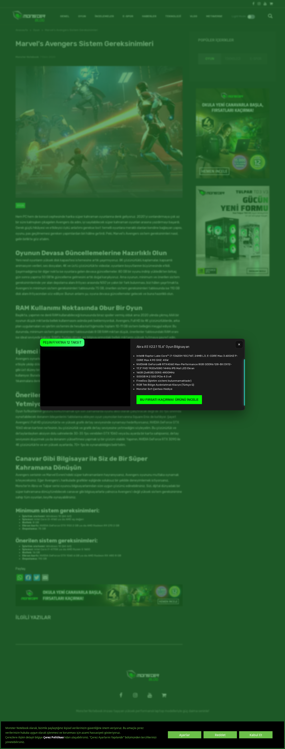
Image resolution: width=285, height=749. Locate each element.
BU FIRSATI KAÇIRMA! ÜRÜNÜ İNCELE (169, 399)
